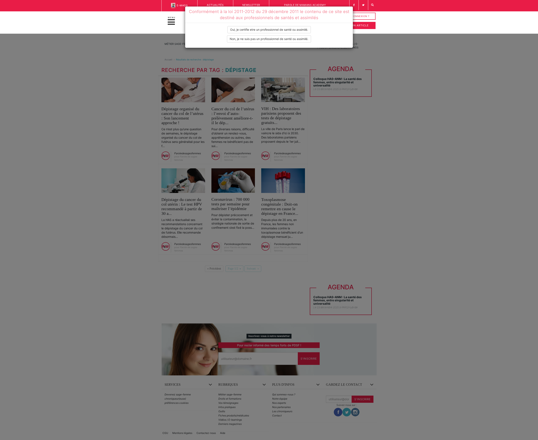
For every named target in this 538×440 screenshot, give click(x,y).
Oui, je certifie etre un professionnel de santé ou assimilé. (269, 29)
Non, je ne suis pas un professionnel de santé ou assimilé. (269, 39)
